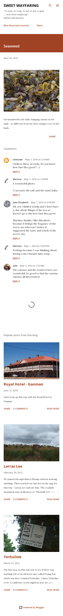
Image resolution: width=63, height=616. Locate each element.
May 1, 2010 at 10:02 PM (36, 246)
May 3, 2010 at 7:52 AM (32, 265)
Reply (16, 172)
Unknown (18, 159)
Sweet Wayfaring (21, 5)
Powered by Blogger (33, 607)
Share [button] (52, 136)
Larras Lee (13, 466)
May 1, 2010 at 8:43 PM (43, 202)
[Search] (50, 5)
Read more (53, 408)
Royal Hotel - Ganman (23, 384)
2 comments (20, 408)
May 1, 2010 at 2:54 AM (37, 159)
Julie (15, 265)
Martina (17, 179)
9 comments (20, 499)
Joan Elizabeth (20, 202)
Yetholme (12, 556)
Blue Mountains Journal (16, 25)
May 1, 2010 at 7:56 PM (36, 179)
